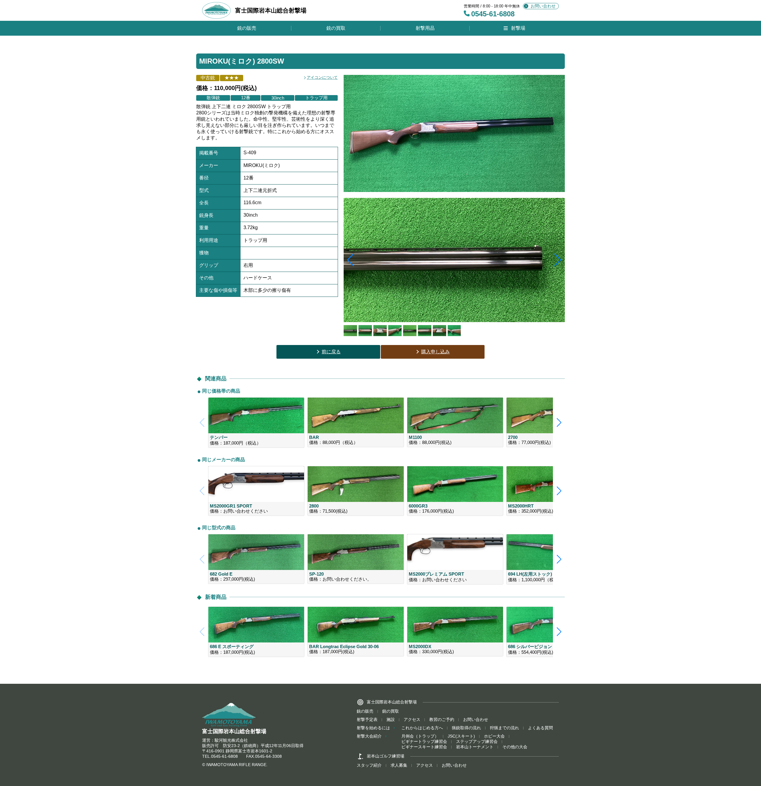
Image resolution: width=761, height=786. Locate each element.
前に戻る (331, 351)
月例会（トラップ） (420, 736)
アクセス (412, 719)
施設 (390, 719)
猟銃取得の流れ (466, 727)
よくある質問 (540, 727)
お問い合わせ (543, 6)
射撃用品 (425, 28)
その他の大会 (514, 746)
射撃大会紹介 (369, 736)
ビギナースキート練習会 (424, 746)
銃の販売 (246, 28)
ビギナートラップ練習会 (424, 741)
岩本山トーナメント (474, 746)
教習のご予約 (441, 719)
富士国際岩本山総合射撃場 (270, 10)
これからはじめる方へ (422, 727)
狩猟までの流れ (504, 727)
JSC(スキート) (461, 736)
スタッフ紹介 (369, 765)
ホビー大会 (494, 736)
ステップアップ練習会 (477, 741)
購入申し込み (435, 351)
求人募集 (399, 765)
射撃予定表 (367, 719)
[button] (558, 260)
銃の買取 (335, 28)
